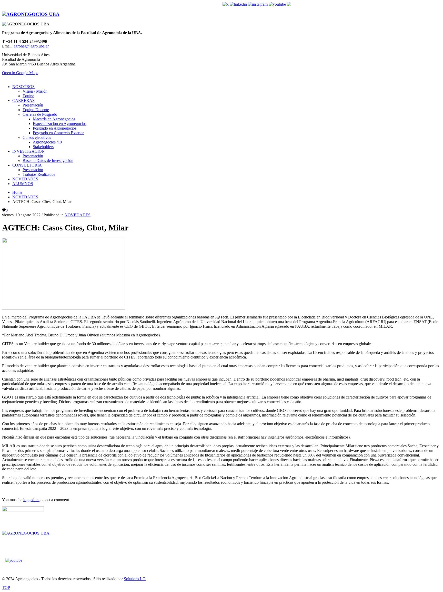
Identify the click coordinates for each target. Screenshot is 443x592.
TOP (6, 587)
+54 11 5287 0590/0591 (80, 560)
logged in (31, 500)
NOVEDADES (77, 215)
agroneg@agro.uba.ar (317, 4)
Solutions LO (135, 579)
